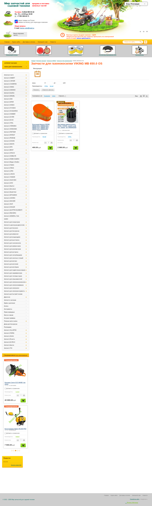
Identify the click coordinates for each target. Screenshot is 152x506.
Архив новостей (16, 466)
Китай (51, 86)
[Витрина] (143, 96)
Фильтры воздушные (76, 55)
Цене (53, 96)
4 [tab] (17, 451)
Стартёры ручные (43, 55)
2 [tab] (13, 451)
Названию (47, 96)
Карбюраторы (139, 55)
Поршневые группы (12, 55)
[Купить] (50, 148)
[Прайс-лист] (146, 96)
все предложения (21, 355)
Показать (36, 90)
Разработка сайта (134, 499)
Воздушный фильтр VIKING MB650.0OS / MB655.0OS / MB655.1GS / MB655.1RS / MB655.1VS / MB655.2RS (41, 127)
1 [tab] (12, 451)
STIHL (46, 86)
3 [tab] (15, 451)
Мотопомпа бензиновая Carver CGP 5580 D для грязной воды (19, 383)
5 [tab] (19, 451)
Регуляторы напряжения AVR (107, 55)
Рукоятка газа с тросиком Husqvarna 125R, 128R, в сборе (19, 429)
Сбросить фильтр (47, 90)
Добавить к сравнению (40, 133)
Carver (23, 392)
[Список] (141, 96)
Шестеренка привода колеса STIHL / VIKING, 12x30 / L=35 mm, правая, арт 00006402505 (67, 126)
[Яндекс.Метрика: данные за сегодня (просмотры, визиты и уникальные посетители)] (131, 502)
